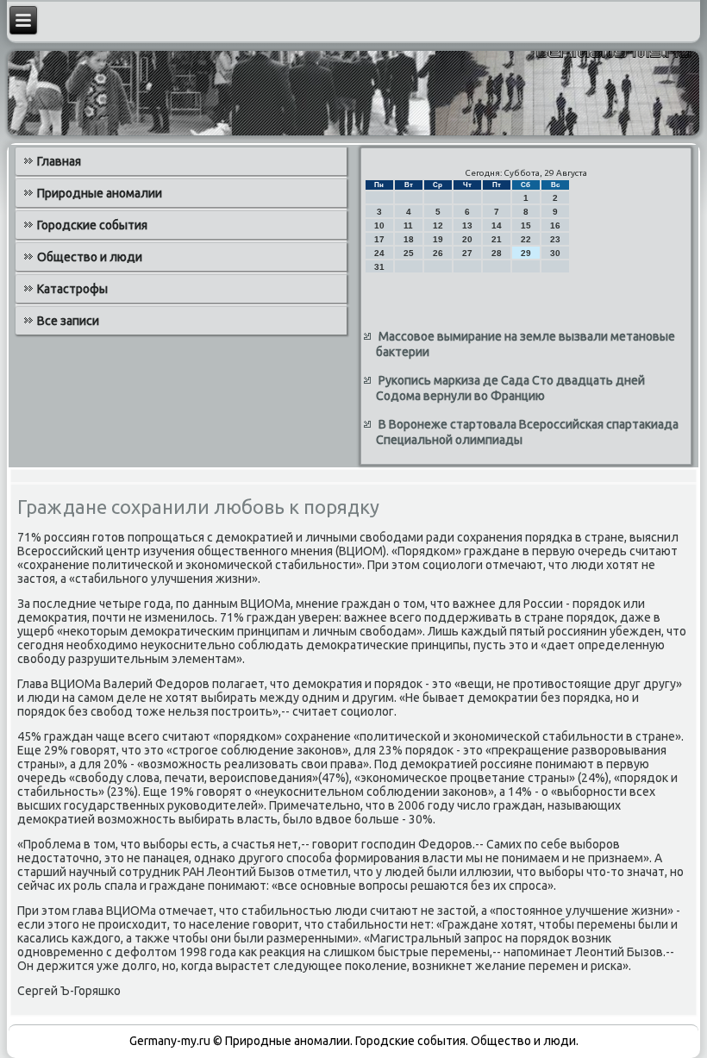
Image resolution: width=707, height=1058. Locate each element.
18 (409, 239)
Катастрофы (72, 289)
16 (555, 225)
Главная (59, 161)
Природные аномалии (99, 193)
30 (555, 253)
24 (379, 253)
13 (467, 225)
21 (496, 239)
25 (409, 253)
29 (526, 253)
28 (496, 253)
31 (379, 267)
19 (438, 239)
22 (526, 239)
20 (467, 239)
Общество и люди (89, 257)
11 (408, 225)
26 (438, 253)
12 (438, 225)
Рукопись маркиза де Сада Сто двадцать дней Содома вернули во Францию (510, 388)
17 (379, 239)
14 (496, 225)
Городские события (92, 225)
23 (555, 239)
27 (467, 253)
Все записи (68, 321)
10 (379, 225)
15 (526, 225)
